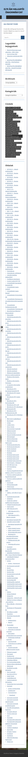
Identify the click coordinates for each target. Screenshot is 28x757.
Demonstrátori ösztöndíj (13, 429)
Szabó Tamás (10, 676)
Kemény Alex (10, 572)
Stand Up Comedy (10, 154)
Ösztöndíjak (10, 625)
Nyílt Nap (8, 141)
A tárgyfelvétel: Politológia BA (15, 309)
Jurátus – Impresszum (14, 563)
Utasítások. (10, 735)
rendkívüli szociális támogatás (13, 148)
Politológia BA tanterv (14, 544)
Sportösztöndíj (12, 641)
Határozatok (10, 506)
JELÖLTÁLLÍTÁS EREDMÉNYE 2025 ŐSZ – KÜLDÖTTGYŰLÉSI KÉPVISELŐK (13, 68)
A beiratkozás (10, 271)
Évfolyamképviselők (12, 485)
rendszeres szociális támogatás (13, 152)
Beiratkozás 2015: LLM (13, 405)
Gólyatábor (14, 123)
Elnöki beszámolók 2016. (13, 445)
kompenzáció (15, 133)
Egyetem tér (8, 109)
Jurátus (14, 129)
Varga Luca (10, 741)
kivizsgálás (8, 133)
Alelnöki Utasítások (12, 369)
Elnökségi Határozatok (13, 457)
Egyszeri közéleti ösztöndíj (14, 435)
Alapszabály (10, 315)
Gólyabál (8, 123)
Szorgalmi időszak (12, 712)
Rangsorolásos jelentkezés (14, 664)
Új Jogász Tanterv (11, 731)
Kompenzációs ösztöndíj (13, 574)
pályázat (14, 144)
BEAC (7, 107)
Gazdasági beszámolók (13, 496)
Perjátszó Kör (18, 142)
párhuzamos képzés (10, 146)
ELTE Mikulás (9, 115)
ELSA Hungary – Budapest (14, 463)
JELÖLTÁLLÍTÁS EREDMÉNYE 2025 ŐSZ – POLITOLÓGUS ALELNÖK (13, 62)
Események (10, 483)
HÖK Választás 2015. (12, 508)
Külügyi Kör (10, 596)
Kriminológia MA (11, 580)
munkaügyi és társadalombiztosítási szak (12, 136)
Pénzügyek (10, 654)
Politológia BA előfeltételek (14, 658)
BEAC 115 (11, 107)
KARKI (20, 131)
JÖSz (18, 129)
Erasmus (9, 469)
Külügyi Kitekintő (11, 594)
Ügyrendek (10, 729)
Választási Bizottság (11, 156)
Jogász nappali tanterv (14, 530)
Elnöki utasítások (11, 451)
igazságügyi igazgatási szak (12, 127)
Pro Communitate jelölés (13, 662)
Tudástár (9, 725)
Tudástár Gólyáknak (12, 727)
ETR (6, 119)
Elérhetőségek (11, 437)
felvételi (10, 119)
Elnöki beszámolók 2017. (13, 447)
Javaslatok (9, 547)
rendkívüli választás (10, 150)
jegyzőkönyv (9, 129)
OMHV (12, 141)
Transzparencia (12, 692)
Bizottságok (10, 421)
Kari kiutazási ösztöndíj (13, 566)
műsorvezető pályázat (11, 139)
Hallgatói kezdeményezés (14, 504)
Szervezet (9, 686)
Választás (17, 154)
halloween (8, 125)
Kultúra (9, 592)
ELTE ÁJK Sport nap (12, 465)
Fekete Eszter (10, 487)
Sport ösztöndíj (11, 672)
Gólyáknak (10, 498)
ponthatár (8, 144)
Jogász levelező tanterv (14, 528)
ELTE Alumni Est (9, 111)
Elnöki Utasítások (11, 449)
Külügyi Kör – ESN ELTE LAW (14, 598)
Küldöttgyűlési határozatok (14, 584)
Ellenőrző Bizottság (17, 109)
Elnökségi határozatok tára (14, 461)
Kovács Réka (10, 576)
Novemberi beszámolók (13, 616)
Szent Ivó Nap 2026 (12, 54)
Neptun (19, 139)
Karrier (9, 568)
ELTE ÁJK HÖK (13, 117)
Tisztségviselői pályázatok (14, 719)
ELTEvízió (8, 117)
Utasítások (12, 695)
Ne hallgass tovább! (12, 612)
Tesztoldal (9, 718)
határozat (14, 125)
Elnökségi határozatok (13, 455)
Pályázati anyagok (12, 652)
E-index (18, 107)
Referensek (10, 666)
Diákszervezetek (11, 431)
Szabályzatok (11, 690)
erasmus (19, 117)
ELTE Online (15, 115)
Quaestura (18, 146)
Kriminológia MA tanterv (14, 532)
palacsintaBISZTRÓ (10, 142)
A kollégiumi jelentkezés (13, 279)
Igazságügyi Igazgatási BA (14, 520)
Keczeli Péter (10, 570)
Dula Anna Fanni (11, 433)
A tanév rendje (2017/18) (13, 281)
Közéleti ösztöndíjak (12, 578)
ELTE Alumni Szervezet (11, 113)
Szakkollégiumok (11, 678)
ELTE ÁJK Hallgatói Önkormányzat (14, 10)
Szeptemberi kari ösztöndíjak (15, 684)
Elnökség (9, 453)
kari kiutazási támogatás (12, 131)
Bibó (15, 107)
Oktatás (9, 618)
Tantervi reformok (12, 714)
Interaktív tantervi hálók (13, 522)
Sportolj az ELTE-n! (12, 674)
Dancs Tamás (10, 427)
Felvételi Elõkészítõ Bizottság (13, 121)
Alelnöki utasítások (12, 371)
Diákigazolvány (12, 620)
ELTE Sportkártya (11, 467)
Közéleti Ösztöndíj (13, 627)
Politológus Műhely (12, 660)
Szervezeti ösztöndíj (12, 698)
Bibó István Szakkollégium (14, 419)
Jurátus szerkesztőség (14, 688)
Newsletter (10, 614)
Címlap (9, 423)
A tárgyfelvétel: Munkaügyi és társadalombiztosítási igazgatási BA (14, 301)
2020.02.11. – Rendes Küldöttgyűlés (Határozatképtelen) (11, 195)
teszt (8, 716)
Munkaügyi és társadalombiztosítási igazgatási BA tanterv (12, 536)
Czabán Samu (10, 425)
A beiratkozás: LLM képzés (14, 273)
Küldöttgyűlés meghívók (13, 582)
